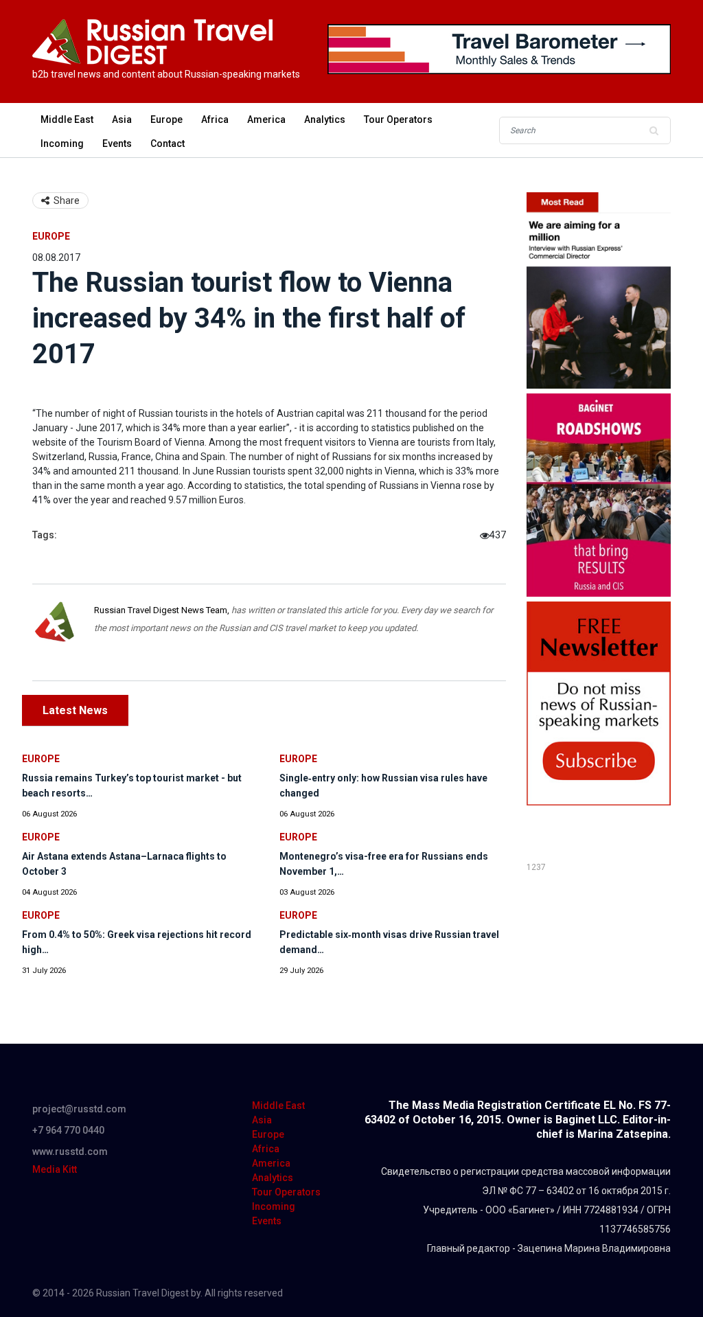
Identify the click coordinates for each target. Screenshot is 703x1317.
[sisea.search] (653, 130)
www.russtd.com (70, 1151)
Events (117, 143)
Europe (166, 119)
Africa (215, 119)
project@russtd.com (79, 1108)
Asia (122, 119)
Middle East (67, 119)
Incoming (62, 143)
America (266, 119)
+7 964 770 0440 (68, 1130)
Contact (167, 143)
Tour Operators (398, 119)
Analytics (324, 119)
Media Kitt (54, 1169)
